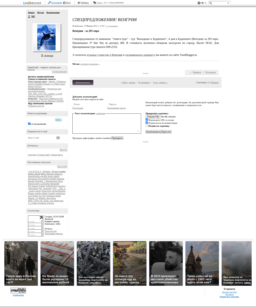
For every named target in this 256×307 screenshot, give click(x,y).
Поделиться (210, 72)
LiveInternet (33, 3)
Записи (31, 12)
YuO (54, 188)
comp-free (46, 191)
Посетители (51, 231)
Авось (99, 2)
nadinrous (60, 193)
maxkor (51, 193)
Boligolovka (51, 181)
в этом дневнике (38, 124)
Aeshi (50, 176)
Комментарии (53, 12)
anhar (38, 191)
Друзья (40, 12)
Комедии (32, 98)
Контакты (229, 294)
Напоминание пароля (116, 108)
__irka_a (61, 188)
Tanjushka (33, 188)
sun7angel (33, 196)
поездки (32, 155)
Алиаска (50, 196)
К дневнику (144, 82)
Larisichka (45, 184)
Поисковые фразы (54, 234)
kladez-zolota (34, 193)
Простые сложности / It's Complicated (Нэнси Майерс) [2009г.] (46, 99)
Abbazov (58, 174)
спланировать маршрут (140, 54)
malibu (44, 193)
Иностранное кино (37, 81)
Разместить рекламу (229, 297)
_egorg (31, 191)
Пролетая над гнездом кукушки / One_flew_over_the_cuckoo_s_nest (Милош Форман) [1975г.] (45, 92)
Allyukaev (32, 179)
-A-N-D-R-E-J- (34, 171)
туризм (53, 155)
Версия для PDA (229, 292)
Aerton (44, 176)
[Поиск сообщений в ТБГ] (58, 119)
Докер (58, 196)
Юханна (42, 203)
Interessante (34, 184)
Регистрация (56, 2)
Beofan (31, 181)
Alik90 (56, 176)
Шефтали (58, 201)
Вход (68, 2)
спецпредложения (89, 64)
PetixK (42, 186)
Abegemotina (34, 176)
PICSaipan (33, 186)
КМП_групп (33, 201)
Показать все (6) (36, 106)
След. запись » (160, 82)
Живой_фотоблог (47, 198)
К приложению (59, 71)
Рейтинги (85, 2)
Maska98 (55, 184)
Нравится (197, 72)
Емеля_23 (33, 198)
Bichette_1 (40, 181)
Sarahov (61, 186)
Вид (203, 3)
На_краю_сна (46, 201)
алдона (50, 203)
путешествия (43, 155)
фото (60, 155)
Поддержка (199, 3)
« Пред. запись (128, 82)
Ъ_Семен (33, 203)
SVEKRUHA (51, 186)
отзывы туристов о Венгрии (104, 54)
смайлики (100, 113)
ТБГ (29, 16)
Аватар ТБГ (46, 37)
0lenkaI (54, 171)
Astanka (60, 179)
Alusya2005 (43, 179)
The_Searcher (45, 188)
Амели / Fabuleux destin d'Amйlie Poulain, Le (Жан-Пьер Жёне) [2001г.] (47, 84)
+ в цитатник (112, 26)
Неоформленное (36, 89)
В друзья (49, 55)
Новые (215, 82)
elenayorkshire (59, 191)
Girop (60, 181)
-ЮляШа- (46, 171)
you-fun (42, 196)
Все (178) (62, 166)
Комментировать (83, 82)
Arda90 (52, 179)
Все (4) (63, 150)
